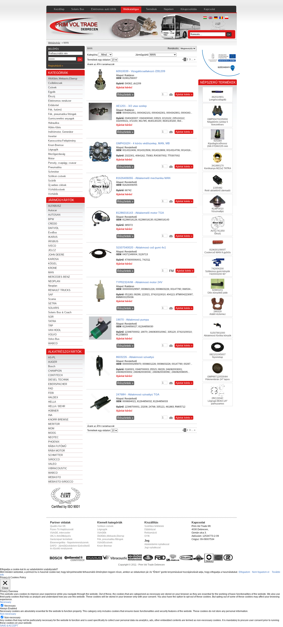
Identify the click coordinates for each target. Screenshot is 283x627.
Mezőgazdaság (56, 154)
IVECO (52, 245)
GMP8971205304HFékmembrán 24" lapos (217, 378)
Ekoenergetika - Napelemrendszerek (69, 542)
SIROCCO (54, 459)
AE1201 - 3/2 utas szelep (131, 105)
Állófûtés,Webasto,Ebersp (110, 536)
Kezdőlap (59, 9)
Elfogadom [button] (244, 572)
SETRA (52, 303)
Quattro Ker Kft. (58, 526)
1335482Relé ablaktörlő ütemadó (217, 189)
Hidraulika (53, 123)
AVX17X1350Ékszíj (218, 232)
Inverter (52, 136)
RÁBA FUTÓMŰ (57, 446)
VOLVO (52, 334)
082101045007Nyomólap (217, 356)
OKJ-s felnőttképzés (60, 536)
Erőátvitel (53, 105)
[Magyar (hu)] (205, 18)
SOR (51, 316)
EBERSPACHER (57, 384)
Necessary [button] (5, 602)
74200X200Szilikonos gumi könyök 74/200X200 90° (217, 271)
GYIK (147, 536)
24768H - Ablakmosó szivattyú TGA (137, 394)
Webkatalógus (131, 9)
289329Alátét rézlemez (217, 313)
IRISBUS (53, 241)
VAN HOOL (54, 330)
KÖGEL (52, 263)
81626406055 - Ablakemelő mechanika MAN (143, 178)
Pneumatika (54, 167)
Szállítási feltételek (154, 526)
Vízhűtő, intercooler (60, 532)
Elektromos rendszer (59, 100)
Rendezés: (173, 48)
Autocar (52, 210)
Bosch (51, 366)
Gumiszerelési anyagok (61, 118)
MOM (51, 428)
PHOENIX (53, 441)
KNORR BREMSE (58, 419)
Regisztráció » (55, 65)
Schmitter (53, 171)
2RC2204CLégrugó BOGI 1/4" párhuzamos (217, 401)
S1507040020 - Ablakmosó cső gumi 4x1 (141, 247)
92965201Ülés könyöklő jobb (218, 291)
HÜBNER (53, 410)
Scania (52, 299)
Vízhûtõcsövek (104, 542)
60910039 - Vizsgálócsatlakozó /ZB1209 (140, 71)
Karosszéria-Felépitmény (62, 140)
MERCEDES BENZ (59, 276)
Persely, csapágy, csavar (62, 162)
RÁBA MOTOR (56, 450)
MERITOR (54, 424)
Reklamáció (150, 532)
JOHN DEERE (56, 254)
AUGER (52, 361)
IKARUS (53, 236)
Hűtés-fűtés (54, 127)
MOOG (52, 432)
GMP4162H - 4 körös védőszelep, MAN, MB (143, 143)
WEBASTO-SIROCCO (60, 481)
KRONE (52, 268)
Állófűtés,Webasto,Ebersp (62, 78)
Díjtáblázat (150, 529)
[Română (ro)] (221, 18)
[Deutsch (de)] (216, 18)
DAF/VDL (53, 228)
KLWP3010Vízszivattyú (217, 210)
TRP (50, 325)
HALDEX (53, 397)
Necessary (10, 605)
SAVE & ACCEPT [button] (9, 625)
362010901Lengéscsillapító (217, 98)
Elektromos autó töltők (103, 9)
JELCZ (52, 250)
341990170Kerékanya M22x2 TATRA (217, 167)
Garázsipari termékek (61, 539)
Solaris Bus (77, 9)
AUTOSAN (54, 214)
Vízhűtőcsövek (56, 189)
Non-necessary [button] (8, 614)
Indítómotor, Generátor (60, 131)
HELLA (52, 401)
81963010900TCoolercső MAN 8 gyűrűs (217, 251)
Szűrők (52, 180)
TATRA (52, 321)
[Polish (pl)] (226, 18)
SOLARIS (53, 307)
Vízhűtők (53, 193)
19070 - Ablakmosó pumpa (132, 319)
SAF (50, 294)
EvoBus (52, 232)
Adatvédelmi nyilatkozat (156, 544)
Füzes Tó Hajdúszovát (61, 529)
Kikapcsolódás (189, 9)
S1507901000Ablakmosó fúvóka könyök (217, 334)
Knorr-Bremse (56, 145)
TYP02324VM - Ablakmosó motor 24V (139, 282)
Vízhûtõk (101, 532)
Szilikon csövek (57, 176)
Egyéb (51, 91)
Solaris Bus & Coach (59, 312)
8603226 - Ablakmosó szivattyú (135, 357)
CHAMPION (55, 370)
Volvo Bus (53, 339)
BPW (51, 219)
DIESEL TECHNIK (58, 379)
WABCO (53, 343)
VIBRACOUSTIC (57, 468)
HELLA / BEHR (56, 406)
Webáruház (54, 42)
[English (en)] (210, 18)
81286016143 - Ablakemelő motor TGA (140, 212)
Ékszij (51, 96)
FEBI (51, 393)
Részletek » (125, 94)
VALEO (52, 463)
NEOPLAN (54, 281)
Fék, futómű (55, 109)
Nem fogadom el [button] (260, 572)
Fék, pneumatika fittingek (62, 114)
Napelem (169, 9)
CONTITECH (55, 375)
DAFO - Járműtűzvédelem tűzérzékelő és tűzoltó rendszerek (70, 547)
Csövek (52, 87)
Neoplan (52, 285)
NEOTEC (53, 437)
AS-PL (51, 357)
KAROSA (53, 259)
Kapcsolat (209, 9)
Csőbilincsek (55, 83)
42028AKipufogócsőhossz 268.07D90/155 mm (217, 143)
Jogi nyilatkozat (152, 547)
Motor (51, 158)
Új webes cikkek (57, 185)
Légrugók (53, 149)
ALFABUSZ (54, 205)
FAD (50, 388)
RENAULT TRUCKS (59, 290)
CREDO (52, 223)
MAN (51, 272)
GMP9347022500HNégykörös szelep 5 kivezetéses (217, 122)
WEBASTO (54, 477)
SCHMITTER (55, 455)
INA (50, 415)
